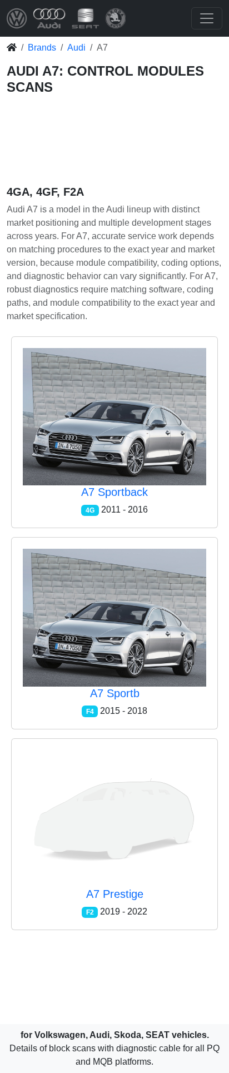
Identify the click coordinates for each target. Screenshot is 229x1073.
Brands (42, 47)
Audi (76, 47)
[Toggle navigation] (206, 18)
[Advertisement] (114, 142)
